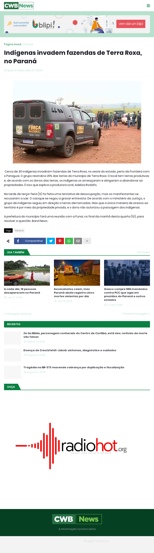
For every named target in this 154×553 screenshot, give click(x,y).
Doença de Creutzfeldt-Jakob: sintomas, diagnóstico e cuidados (69, 350)
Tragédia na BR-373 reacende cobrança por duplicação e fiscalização (73, 367)
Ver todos (143, 252)
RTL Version (102, 547)
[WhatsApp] (69, 241)
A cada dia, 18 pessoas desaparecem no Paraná (22, 291)
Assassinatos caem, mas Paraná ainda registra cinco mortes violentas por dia (74, 292)
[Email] (78, 241)
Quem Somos (66, 547)
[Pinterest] (60, 241)
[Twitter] (51, 241)
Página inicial (12, 44)
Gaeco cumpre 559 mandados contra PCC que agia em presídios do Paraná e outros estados (126, 294)
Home (48, 547)
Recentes (13, 324)
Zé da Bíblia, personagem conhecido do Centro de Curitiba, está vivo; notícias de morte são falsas (85, 335)
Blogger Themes (71, 541)
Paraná (28, 44)
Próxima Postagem (135, 314)
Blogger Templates (96, 541)
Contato (85, 547)
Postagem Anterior (18, 314)
